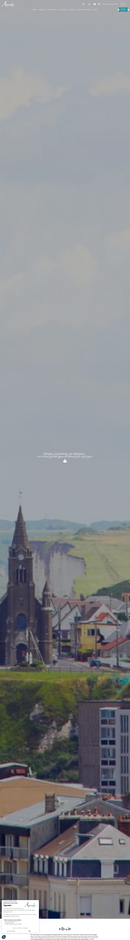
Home (35, 9)
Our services (52, 9)
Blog (95, 9)
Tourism (72, 9)
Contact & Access (84, 9)
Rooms (42, 9)
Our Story (63, 9)
